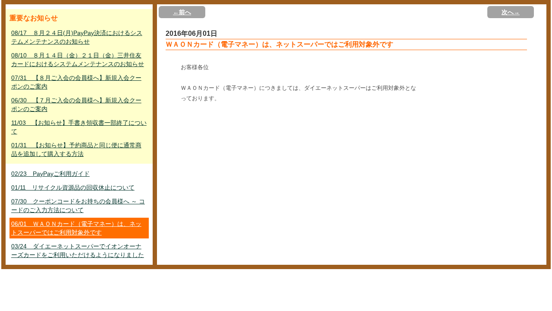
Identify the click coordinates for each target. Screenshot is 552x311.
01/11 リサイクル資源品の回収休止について (73, 187)
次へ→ (511, 12)
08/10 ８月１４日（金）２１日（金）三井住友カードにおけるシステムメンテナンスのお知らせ (77, 59)
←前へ (182, 12)
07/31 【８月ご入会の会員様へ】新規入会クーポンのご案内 (76, 82)
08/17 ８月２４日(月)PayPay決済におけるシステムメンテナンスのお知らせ (76, 37)
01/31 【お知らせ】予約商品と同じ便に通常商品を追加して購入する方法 (76, 149)
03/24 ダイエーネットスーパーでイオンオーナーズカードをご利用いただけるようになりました (77, 250)
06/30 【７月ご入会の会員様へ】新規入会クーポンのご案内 (76, 104)
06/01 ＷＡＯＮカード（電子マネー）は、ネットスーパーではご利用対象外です (76, 228)
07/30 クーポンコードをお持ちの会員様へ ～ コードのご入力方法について (78, 205)
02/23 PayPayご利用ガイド (50, 173)
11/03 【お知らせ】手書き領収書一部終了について (79, 127)
